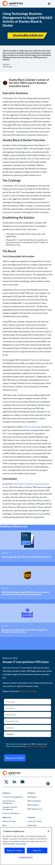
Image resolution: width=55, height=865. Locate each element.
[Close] (48, 831)
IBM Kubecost (33, 805)
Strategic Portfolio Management (10, 808)
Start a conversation (27, 691)
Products (31, 793)
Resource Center (9, 821)
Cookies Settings (26, 857)
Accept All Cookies (14, 850)
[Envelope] (22, 782)
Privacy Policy (21, 844)
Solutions (6, 793)
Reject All (37, 850)
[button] (49, 3)
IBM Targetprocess (35, 809)
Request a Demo (15, 757)
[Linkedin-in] (14, 782)
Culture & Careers (35, 821)
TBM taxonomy (30, 427)
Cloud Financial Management (9, 802)
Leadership (32, 825)
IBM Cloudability (34, 801)
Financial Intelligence (11, 813)
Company (31, 817)
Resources (7, 817)
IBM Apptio (32, 797)
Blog (4, 825)
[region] (26, 846)
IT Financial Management (13, 797)
